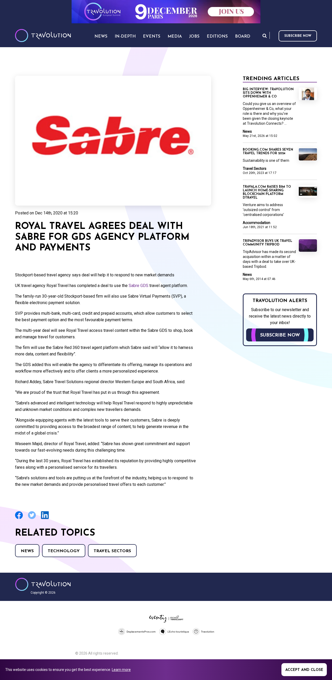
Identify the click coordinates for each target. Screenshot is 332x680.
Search (264, 35)
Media (175, 36)
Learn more (121, 670)
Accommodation (256, 222)
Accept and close (304, 670)
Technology (64, 551)
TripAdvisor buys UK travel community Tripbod (267, 243)
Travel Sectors (112, 551)
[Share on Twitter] (32, 518)
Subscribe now (297, 36)
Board (242, 36)
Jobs (194, 36)
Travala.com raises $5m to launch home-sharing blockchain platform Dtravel (267, 192)
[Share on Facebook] (19, 518)
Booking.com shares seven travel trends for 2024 (268, 151)
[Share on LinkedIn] (45, 518)
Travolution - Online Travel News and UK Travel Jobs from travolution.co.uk (43, 584)
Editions (217, 36)
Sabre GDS (138, 285)
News (27, 551)
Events (151, 36)
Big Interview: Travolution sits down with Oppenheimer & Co (268, 93)
